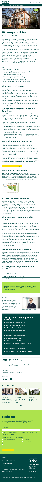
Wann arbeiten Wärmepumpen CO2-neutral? (14, 72)
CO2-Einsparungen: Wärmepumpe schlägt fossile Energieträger (18, 71)
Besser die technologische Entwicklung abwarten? (20, 343)
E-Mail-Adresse (5, 427)
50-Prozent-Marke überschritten (15, 151)
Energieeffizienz (19, 372)
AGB (7, 477)
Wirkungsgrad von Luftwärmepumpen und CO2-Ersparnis (17, 77)
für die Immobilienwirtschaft (19, 465)
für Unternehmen (9, 465)
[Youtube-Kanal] (33, 472)
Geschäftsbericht (5, 459)
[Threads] (37, 472)
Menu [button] (37, 2)
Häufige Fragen (5, 469)
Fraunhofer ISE (12, 300)
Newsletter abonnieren (8, 449)
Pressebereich (5, 460)
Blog (6, 5)
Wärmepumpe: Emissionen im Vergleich (13, 74)
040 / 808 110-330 (35, 464)
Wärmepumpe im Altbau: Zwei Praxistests (17, 335)
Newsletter (11, 471)
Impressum (16, 477)
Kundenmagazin (12, 460)
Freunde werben (21, 469)
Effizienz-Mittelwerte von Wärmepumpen (13, 76)
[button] (3, 379)
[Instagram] (31, 472)
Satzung (3, 477)
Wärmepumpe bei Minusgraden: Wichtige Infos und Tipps (7, 401)
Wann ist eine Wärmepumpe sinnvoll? (16, 322)
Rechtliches (4, 476)
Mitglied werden (5, 471)
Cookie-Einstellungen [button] (31, 477)
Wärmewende (12, 372)
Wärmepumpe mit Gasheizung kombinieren (19, 346)
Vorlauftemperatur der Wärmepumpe (16, 325)
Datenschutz (11, 477)
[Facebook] (29, 472)
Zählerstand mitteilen (13, 469)
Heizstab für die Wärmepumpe (16, 244)
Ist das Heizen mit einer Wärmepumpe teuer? (18, 340)
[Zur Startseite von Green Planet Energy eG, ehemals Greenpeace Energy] (14, 2)
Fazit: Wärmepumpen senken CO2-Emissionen (15, 79)
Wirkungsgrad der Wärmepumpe (11, 69)
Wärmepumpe (5, 372)
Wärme (10, 5)
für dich (3, 465)
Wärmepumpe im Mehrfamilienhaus (17, 348)
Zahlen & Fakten (13, 459)
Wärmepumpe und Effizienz (14, 338)
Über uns (4, 457)
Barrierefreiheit (23, 477)
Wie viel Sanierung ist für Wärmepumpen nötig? (19, 327)
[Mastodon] (35, 472)
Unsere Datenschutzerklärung (8, 434)
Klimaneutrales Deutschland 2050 (31, 235)
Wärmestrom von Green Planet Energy (11, 166)
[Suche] (30, 2)
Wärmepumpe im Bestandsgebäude (16, 330)
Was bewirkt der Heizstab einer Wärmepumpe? (19, 333)
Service (3, 468)
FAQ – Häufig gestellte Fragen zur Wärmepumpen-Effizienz (17, 81)
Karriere (21, 459)
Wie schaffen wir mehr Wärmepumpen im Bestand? (20, 351)
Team (18, 459)
